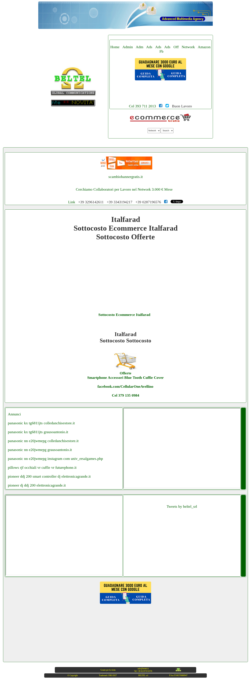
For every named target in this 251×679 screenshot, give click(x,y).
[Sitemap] (178, 670)
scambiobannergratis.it (125, 177)
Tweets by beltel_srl (182, 506)
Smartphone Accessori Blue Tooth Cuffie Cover (125, 377)
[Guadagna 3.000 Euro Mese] (160, 79)
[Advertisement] (160, 98)
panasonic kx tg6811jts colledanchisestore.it (41, 423)
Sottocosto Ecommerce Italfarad (124, 314)
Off (176, 47)
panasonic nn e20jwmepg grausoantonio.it (40, 450)
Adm (139, 47)
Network (188, 47)
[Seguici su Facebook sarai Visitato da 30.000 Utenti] (160, 106)
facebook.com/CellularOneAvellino (125, 386)
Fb (161, 51)
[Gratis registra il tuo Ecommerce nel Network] (160, 121)
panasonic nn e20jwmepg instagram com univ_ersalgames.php (55, 458)
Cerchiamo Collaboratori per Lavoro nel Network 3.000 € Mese (124, 189)
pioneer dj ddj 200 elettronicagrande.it (37, 485)
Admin (127, 47)
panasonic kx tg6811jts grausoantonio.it (38, 432)
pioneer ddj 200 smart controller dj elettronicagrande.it (49, 476)
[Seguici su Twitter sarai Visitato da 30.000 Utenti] (167, 106)
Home (115, 47)
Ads (149, 47)
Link (71, 202)
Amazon (204, 47)
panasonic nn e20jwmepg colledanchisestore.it (43, 441)
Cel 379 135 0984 (125, 395)
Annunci (14, 414)
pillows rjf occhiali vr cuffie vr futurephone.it (42, 467)
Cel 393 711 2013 (142, 106)
